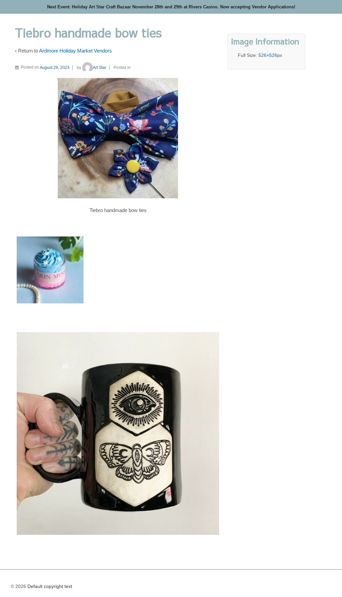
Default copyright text (49, 586)
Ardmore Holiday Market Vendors (75, 51)
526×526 (268, 55)
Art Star (99, 67)
